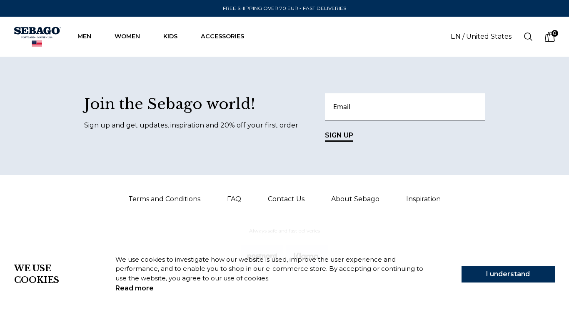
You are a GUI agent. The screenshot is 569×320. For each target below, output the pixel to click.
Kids (170, 36)
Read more (134, 288)
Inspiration (423, 199)
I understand (508, 274)
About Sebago (355, 199)
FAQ (234, 199)
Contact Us (286, 199)
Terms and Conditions (164, 199)
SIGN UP (339, 135)
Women (127, 36)
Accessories (222, 36)
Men (84, 36)
